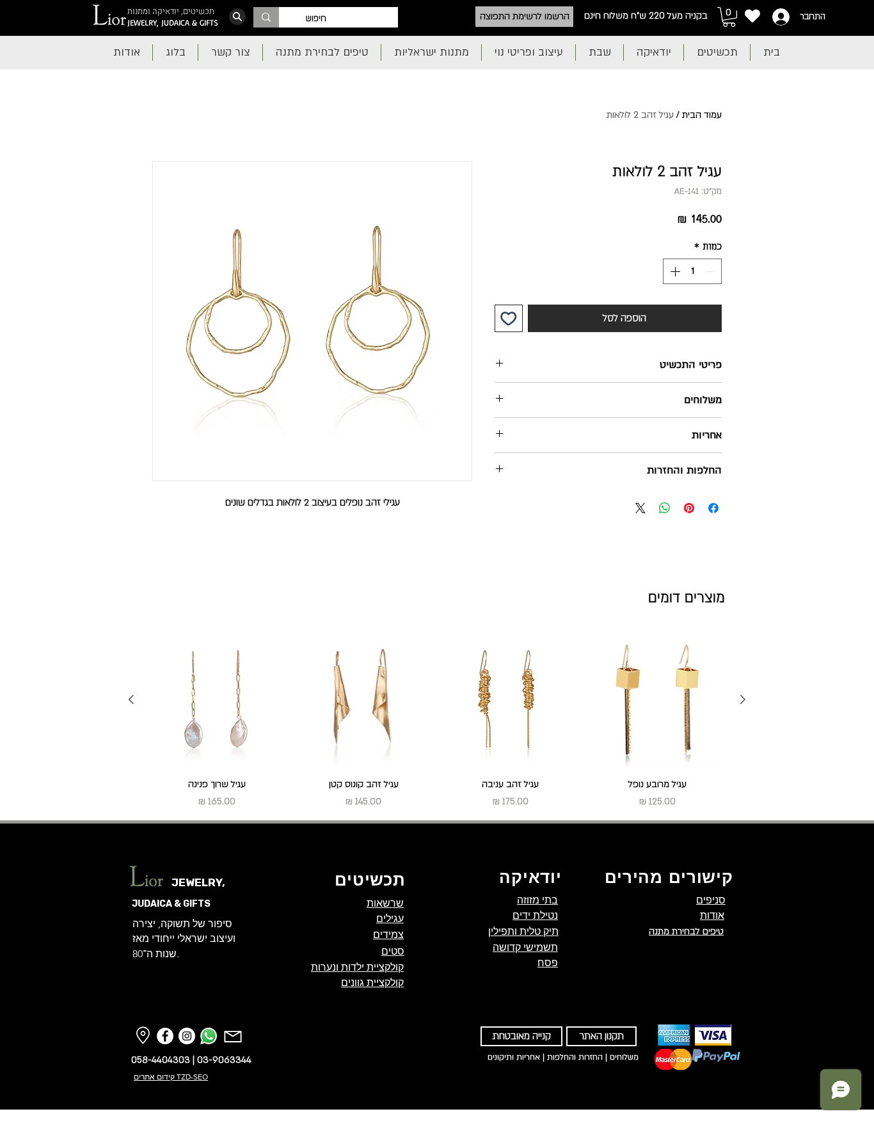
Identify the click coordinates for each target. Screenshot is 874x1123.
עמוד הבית (702, 115)
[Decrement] (711, 271)
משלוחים (624, 1057)
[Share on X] (640, 508)
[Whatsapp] (208, 1036)
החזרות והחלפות (575, 1057)
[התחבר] (779, 16)
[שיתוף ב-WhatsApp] (664, 508)
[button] (729, 17)
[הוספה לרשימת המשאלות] (509, 319)
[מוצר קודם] (743, 699)
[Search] (237, 16)
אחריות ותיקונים (514, 1057)
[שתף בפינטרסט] (689, 508)
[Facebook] (165, 1036)
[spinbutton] (692, 271)
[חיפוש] (266, 17)
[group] (437, 721)
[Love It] (752, 16)
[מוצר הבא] (131, 699)
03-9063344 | (220, 1059)
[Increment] (674, 271)
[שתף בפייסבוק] (713, 508)
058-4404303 (160, 1059)
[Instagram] (187, 1036)
